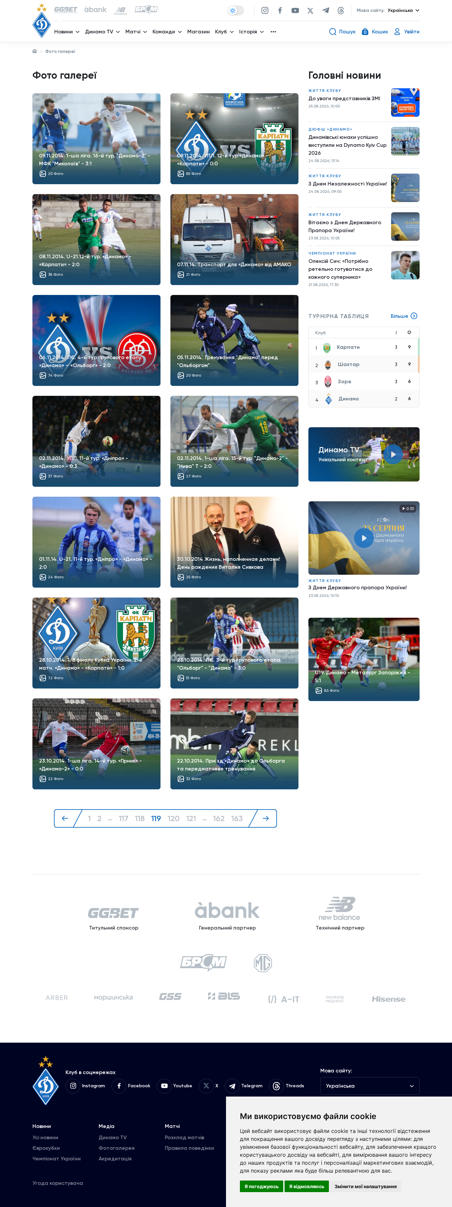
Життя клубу (324, 90)
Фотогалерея (117, 1148)
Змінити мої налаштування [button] (366, 1186)
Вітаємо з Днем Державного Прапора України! (344, 226)
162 (219, 818)
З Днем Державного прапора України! (357, 587)
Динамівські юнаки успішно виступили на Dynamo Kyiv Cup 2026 (347, 145)
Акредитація (115, 1158)
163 (237, 818)
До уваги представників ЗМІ (344, 98)
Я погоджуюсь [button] (262, 1186)
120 (174, 818)
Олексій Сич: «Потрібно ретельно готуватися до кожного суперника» (340, 269)
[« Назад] (68, 818)
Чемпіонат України (332, 253)
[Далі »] (262, 818)
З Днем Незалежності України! (347, 184)
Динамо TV (113, 1137)
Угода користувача (57, 1183)
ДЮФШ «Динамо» (330, 129)
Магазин (198, 31)
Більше (399, 316)
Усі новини (45, 1137)
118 (140, 818)
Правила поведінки (189, 1148)
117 (123, 818)
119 (156, 818)
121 (191, 818)
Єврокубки (46, 1148)
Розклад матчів (184, 1137)
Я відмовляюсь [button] (306, 1186)
